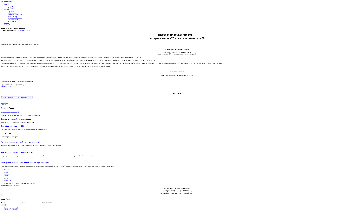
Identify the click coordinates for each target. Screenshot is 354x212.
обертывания (12, 13)
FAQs (6, 175)
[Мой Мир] (7, 104)
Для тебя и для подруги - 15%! (13, 126)
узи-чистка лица (13, 19)
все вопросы (5, 169)
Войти (3, 204)
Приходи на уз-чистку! (10, 112)
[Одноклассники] (4, 104)
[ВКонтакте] (2, 104)
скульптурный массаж (15, 18)
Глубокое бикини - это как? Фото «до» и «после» (20, 142)
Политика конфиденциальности (11, 185)
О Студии (11, 8)
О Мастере (11, 6)
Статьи (6, 174)
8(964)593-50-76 (24, 30)
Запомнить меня (47, 203)
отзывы (6, 23)
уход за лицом (12, 16)
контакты (7, 24)
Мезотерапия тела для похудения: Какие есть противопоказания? (27, 162)
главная (6, 4)
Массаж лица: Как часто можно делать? (17, 152)
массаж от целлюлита (15, 14)
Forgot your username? (11, 208)
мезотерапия (12, 21)
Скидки (6, 172)
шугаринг (11, 11)
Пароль (23, 203)
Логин (3, 203)
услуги (6, 9)
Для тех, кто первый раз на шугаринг (16, 119)
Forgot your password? (11, 209)
